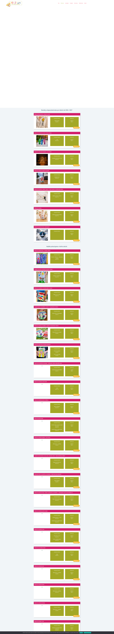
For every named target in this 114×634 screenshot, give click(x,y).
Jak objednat (67, 3)
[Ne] (112, 632)
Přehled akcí (62, 3)
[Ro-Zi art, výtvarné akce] (21, 3)
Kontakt (85, 3)
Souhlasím (81, 632)
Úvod (58, 3)
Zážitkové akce (81, 3)
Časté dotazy (76, 3)
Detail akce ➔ (76, 127)
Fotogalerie (71, 3)
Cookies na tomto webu (87, 632)
